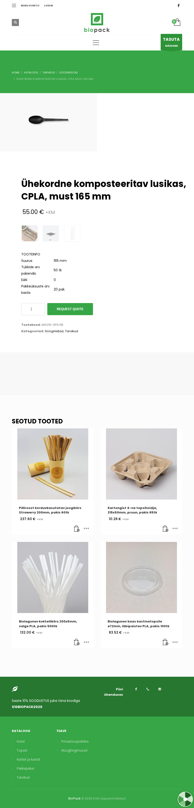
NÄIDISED (171, 42)
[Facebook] (178, 5)
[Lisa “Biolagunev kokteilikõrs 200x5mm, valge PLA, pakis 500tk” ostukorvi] (77, 642)
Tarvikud (71, 331)
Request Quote (70, 309)
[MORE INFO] (86, 529)
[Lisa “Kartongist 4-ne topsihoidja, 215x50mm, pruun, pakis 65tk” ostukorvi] (165, 529)
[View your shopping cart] (177, 22)
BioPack (74, 798)
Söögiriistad (54, 331)
